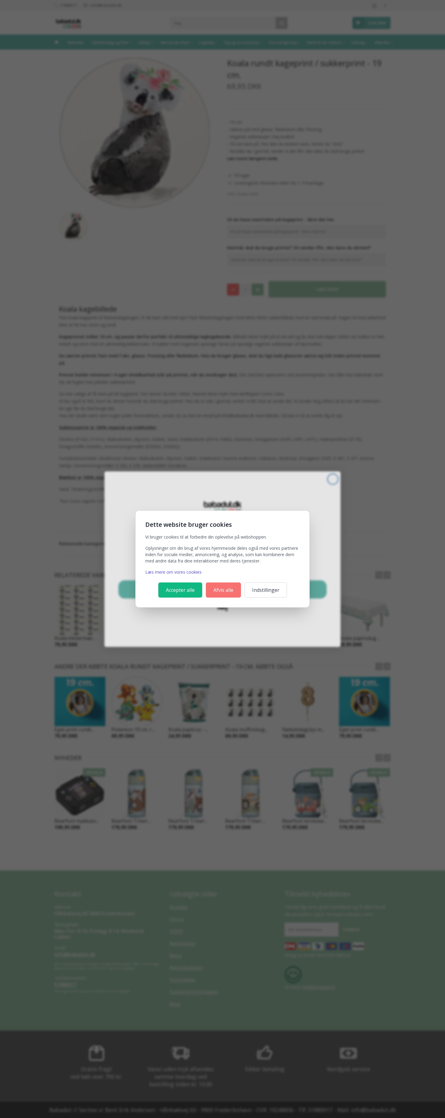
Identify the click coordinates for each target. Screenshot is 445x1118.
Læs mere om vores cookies (173, 572)
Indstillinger (265, 590)
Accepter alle (180, 590)
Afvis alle (223, 590)
